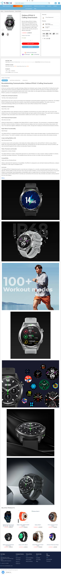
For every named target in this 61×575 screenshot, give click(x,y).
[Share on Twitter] (44, 38)
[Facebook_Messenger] (3, 572)
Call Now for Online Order (31, 52)
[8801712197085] (32, 1)
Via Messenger (27, 54)
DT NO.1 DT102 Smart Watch (53, 544)
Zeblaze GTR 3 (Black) (23, 544)
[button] (56, 3)
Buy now (30, 47)
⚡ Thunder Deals (17, 6)
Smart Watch (18, 11)
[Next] (17, 22)
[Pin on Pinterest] (47, 38)
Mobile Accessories (6, 6)
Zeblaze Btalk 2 (38, 524)
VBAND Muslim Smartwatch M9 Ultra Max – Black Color (8, 525)
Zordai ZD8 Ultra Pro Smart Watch (37, 545)
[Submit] (49, 3)
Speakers (49, 6)
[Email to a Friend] (46, 38)
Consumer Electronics (9, 11)
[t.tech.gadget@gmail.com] (27, 1)
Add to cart (30, 43)
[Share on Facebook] (42, 38)
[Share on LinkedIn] (49, 38)
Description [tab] (4, 80)
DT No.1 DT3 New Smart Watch (53, 525)
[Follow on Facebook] (33, 0)
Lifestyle (55, 6)
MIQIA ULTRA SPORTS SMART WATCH (23, 525)
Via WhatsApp (36, 54)
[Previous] (3, 22)
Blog (35, 8)
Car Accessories (29, 8)
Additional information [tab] (15, 80)
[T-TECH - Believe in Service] (7, 3)
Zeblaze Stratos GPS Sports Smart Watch (8, 545)
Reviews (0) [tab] (25, 80)
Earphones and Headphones (39, 6)
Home (2, 11)
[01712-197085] (29, 1)
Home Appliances (28, 6)
